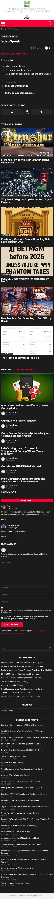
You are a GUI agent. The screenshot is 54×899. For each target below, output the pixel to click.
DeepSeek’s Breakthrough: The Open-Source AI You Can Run (26, 819)
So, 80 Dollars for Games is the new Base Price (20, 696)
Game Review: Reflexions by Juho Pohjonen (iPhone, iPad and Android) (25, 434)
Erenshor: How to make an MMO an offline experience (25, 161)
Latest (27, 18)
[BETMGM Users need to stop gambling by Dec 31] (27, 261)
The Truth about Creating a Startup (15, 883)
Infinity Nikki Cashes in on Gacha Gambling (18, 825)
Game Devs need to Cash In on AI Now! (17, 868)
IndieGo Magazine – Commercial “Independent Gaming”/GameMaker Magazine (22, 451)
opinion (6, 235)
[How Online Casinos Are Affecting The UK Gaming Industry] (27, 387)
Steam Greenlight (25, 156)
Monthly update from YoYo (14, 53)
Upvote (12, 112)
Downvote (41, 112)
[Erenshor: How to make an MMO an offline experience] (27, 142)
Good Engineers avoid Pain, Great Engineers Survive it (23, 689)
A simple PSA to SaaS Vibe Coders (15, 693)
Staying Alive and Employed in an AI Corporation (21, 844)
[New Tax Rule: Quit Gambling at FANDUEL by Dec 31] (27, 301)
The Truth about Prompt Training (20, 358)
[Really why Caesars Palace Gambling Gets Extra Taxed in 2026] (27, 221)
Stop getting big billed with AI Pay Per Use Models (21, 788)
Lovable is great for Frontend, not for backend (20, 800)
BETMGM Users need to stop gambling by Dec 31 (25, 280)
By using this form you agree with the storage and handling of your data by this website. (26, 618)
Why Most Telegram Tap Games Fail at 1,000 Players (26, 201)
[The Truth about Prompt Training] (27, 340)
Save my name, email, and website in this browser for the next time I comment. (26, 611)
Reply (3, 519)
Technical (41, 156)
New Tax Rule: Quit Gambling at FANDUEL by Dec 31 (26, 320)
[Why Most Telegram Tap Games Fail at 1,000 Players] (27, 182)
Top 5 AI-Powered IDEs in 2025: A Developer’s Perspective (25, 807)
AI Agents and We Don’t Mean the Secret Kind (20, 838)
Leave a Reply (27, 500)
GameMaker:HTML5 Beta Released (21, 466)
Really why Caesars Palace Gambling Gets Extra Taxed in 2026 (25, 240)
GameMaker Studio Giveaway (18, 420)
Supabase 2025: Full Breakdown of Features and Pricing (24, 794)
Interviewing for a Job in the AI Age (15, 832)
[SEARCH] (51, 23)
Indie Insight (8, 156)
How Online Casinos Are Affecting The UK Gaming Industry (24, 407)
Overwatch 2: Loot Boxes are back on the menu (20, 813)
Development (9, 195)
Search (50, 649)
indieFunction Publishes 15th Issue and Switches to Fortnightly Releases (23, 480)
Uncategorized (25, 369)
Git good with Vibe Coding (12, 685)
